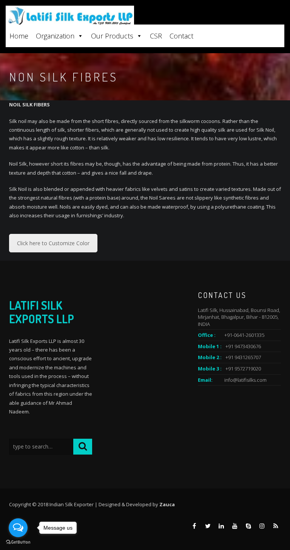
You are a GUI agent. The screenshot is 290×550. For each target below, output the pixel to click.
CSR (156, 35)
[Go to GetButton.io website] (18, 542)
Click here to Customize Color (53, 243)
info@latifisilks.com (245, 379)
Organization (55, 35)
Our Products (112, 35)
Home (18, 35)
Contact (181, 35)
